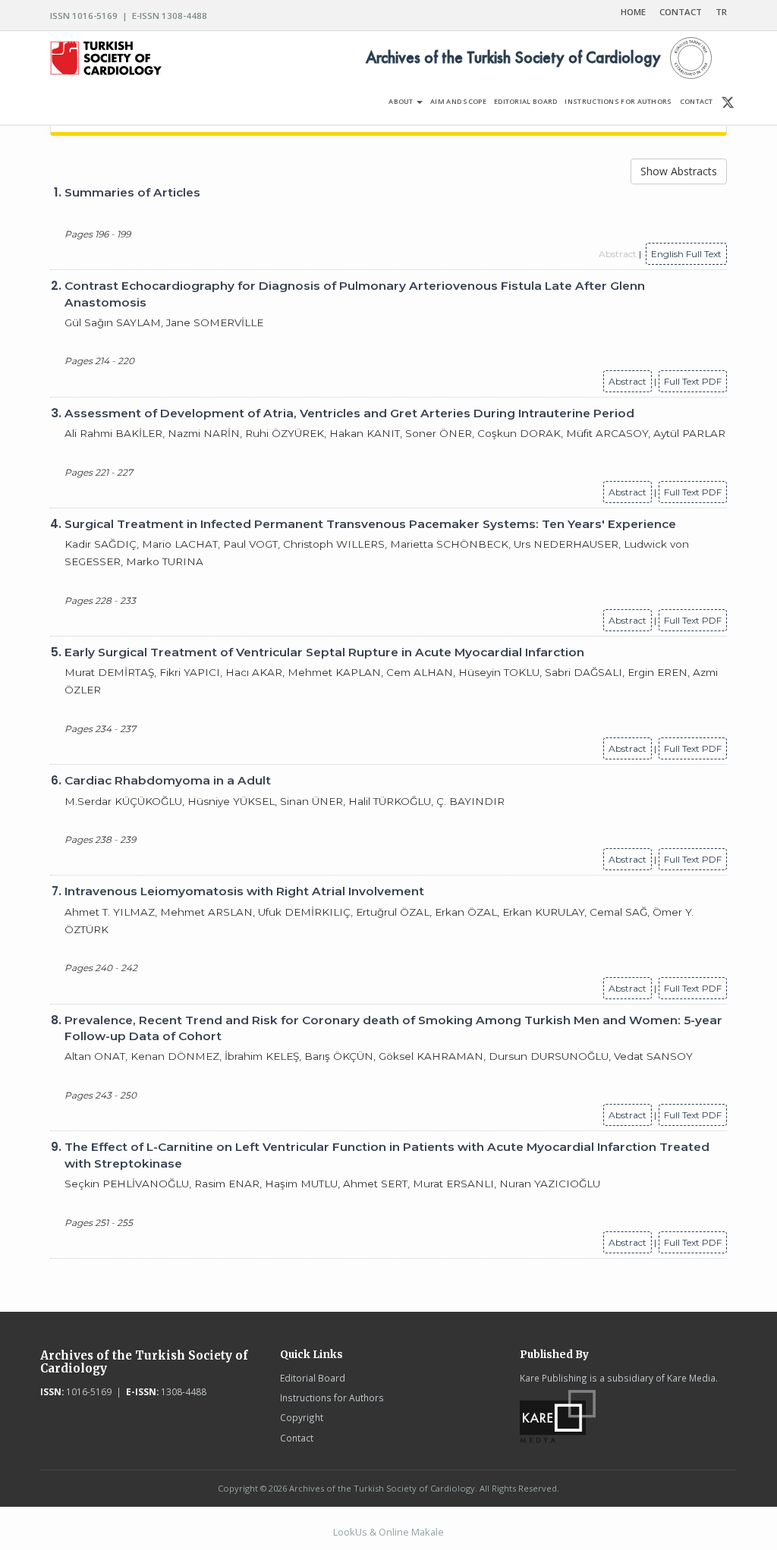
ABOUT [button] (401, 101)
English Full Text (686, 253)
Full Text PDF (693, 381)
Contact (296, 1438)
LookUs (350, 1532)
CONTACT (680, 11)
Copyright (301, 1417)
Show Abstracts (678, 171)
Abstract (627, 381)
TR (721, 11)
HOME (633, 11)
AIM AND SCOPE (458, 101)
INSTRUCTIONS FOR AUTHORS (618, 101)
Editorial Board (312, 1378)
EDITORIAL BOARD (526, 101)
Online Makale (411, 1532)
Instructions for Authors (332, 1397)
